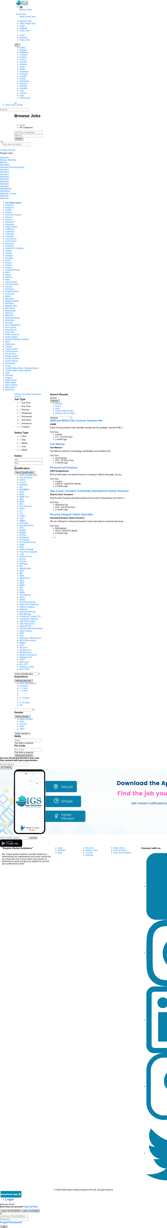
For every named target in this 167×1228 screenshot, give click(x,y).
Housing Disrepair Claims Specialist (71, 514)
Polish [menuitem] (22, 79)
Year (24, 446)
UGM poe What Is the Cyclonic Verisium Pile (76, 420)
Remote (25, 410)
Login (22, 26)
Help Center (118, 848)
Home (22, 125)
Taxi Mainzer (57, 444)
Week (24, 450)
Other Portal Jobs (28, 17)
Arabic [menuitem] (23, 48)
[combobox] (30, 572)
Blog (60, 853)
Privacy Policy (119, 850)
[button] (24, 472)
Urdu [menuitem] (22, 95)
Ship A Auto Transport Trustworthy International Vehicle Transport (89, 491)
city (1, 141)
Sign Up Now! (31, 1207)
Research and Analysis (64, 467)
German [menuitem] (23, 62)
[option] (29, 475)
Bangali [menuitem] (23, 50)
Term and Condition (122, 853)
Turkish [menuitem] (23, 93)
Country (89, 853)
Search (18, 139)
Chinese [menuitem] (23, 55)
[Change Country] (21, 7)
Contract (26, 427)
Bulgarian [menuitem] (24, 52)
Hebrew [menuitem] (23, 64)
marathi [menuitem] (23, 76)
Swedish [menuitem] (24, 88)
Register (23, 28)
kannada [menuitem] (24, 74)
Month (25, 443)
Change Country (7, 150)
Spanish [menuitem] (23, 86)
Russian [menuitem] (23, 83)
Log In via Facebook (10, 1211)
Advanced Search (23, 755)
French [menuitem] (23, 59)
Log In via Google (30, 1211)
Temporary (27, 413)
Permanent (27, 416)
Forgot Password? (11, 1222)
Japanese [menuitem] (24, 71)
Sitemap (89, 855)
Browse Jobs (26, 10)
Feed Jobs (21, 14)
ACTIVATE (6, 767)
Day (24, 440)
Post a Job (24, 31)
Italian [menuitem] (22, 69)
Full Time (26, 403)
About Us (89, 848)
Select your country (14, 105)
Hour (24, 436)
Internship (26, 420)
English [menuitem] (23, 57)
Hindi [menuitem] (22, 67)
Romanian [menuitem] (24, 81)
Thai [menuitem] (22, 91)
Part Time (26, 406)
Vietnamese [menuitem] (25, 98)
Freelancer (27, 423)
